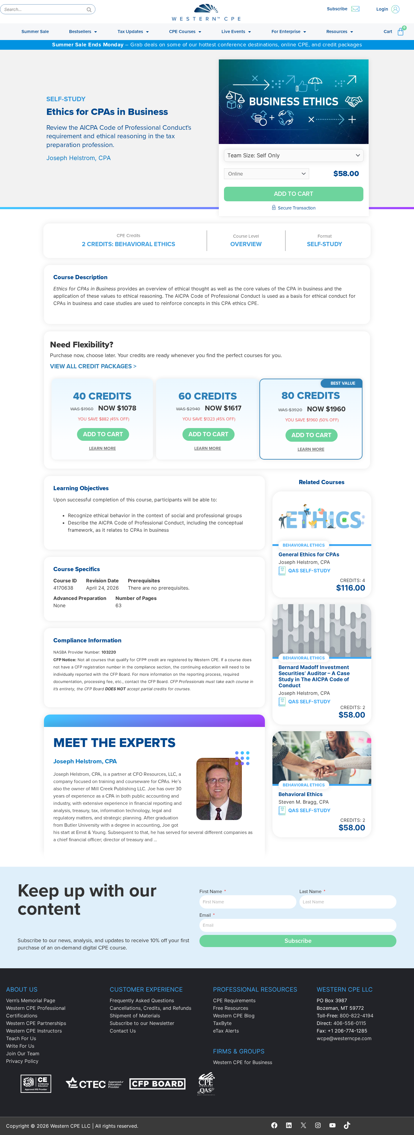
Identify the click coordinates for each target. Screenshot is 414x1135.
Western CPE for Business (242, 1062)
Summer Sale (35, 31)
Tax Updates (130, 31)
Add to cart (293, 194)
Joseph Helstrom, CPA (78, 158)
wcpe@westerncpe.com (344, 1038)
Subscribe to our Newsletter (142, 1023)
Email (205, 915)
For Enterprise (286, 31)
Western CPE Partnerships (36, 1023)
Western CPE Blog (234, 1016)
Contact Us (123, 1031)
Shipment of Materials (135, 1016)
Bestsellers (80, 31)
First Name (211, 892)
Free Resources (230, 1008)
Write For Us (20, 1046)
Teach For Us (21, 1038)
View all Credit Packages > (93, 366)
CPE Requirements (234, 1000)
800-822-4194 (356, 1016)
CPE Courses (182, 31)
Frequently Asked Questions (142, 1000)
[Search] (89, 9)
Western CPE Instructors (34, 1031)
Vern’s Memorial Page (30, 1000)
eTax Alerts (226, 1031)
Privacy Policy (22, 1061)
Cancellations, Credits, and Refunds (150, 1008)
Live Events (233, 31)
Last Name (311, 892)
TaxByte (222, 1023)
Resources (336, 31)
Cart (388, 31)
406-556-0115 (349, 1023)
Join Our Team (22, 1053)
